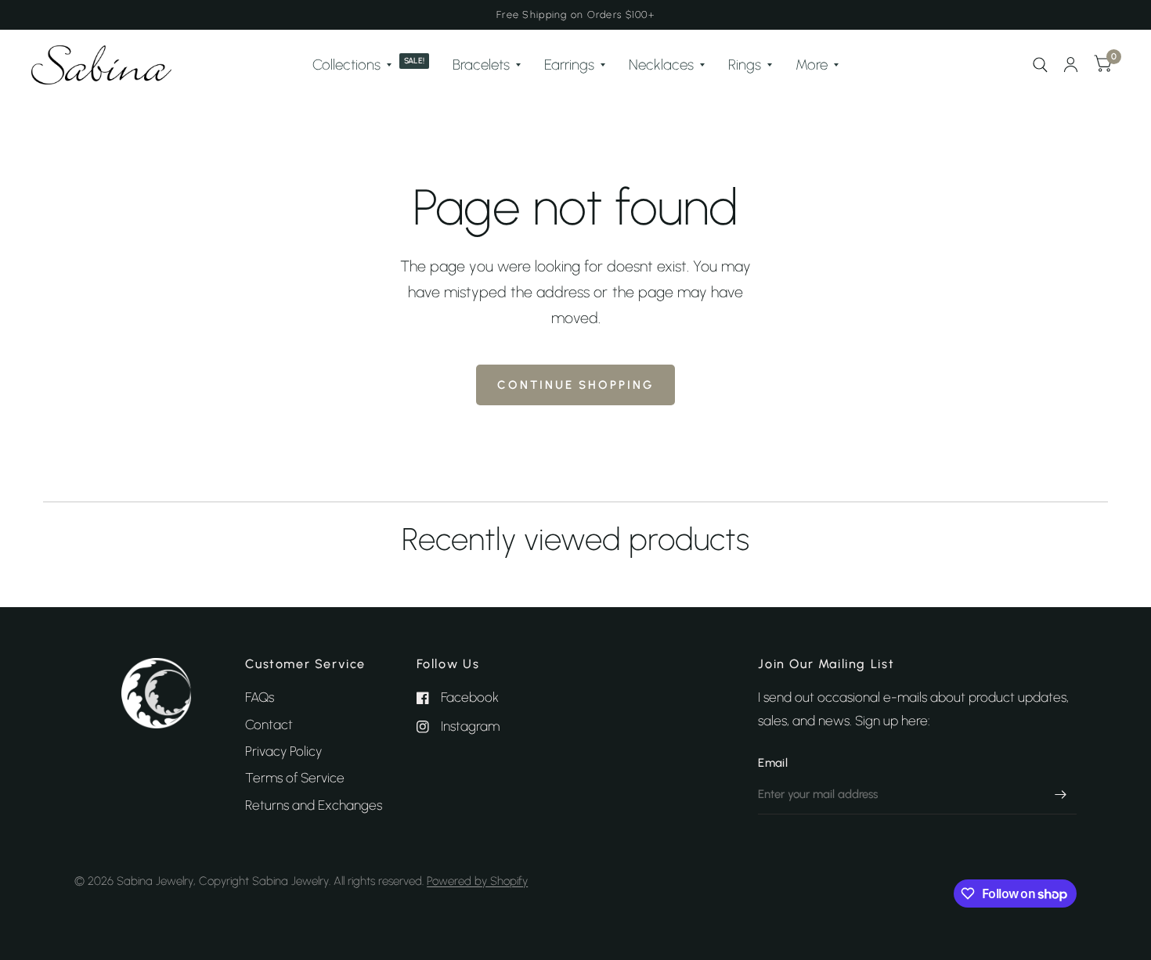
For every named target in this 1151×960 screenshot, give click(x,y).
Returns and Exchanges (313, 805)
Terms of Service (295, 778)
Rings (744, 65)
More (812, 65)
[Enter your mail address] (1061, 794)
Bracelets (481, 65)
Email (773, 763)
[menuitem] (371, 65)
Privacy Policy (283, 751)
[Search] (1040, 65)
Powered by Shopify (477, 881)
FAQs (259, 697)
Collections (346, 65)
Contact (269, 724)
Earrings (569, 65)
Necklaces (661, 65)
